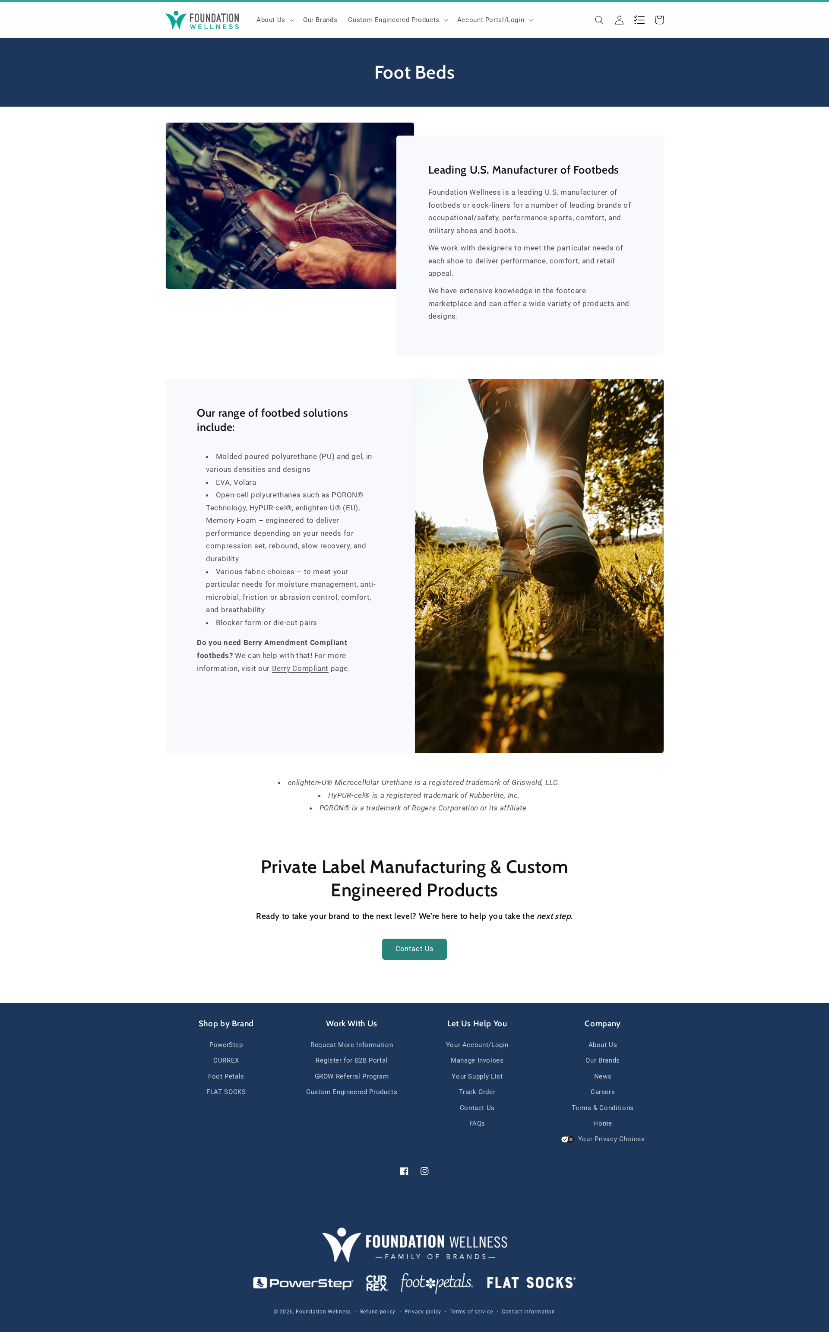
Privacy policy (423, 1312)
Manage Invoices (477, 1060)
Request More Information (351, 1045)
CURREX (226, 1060)
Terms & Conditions (602, 1108)
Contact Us (414, 949)
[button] (274, 19)
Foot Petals (226, 1076)
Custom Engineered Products (351, 1092)
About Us (603, 1045)
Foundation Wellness (323, 1312)
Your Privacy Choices (611, 1139)
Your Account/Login (477, 1045)
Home (602, 1123)
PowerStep (226, 1045)
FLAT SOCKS (226, 1092)
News (603, 1076)
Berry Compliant (300, 668)
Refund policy (378, 1312)
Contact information (528, 1312)
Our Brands (602, 1060)
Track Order (477, 1092)
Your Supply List (477, 1076)
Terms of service (471, 1312)
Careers (603, 1092)
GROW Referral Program (352, 1076)
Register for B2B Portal (352, 1060)
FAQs (477, 1123)
